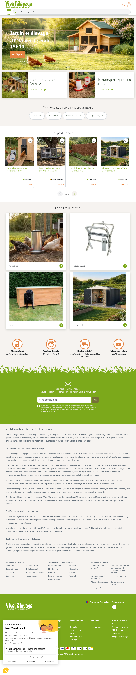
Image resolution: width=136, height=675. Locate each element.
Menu (9, 14)
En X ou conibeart (54, 566)
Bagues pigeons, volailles (35, 572)
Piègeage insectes (55, 576)
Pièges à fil (72, 576)
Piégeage (72, 572)
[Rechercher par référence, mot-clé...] (15, 12)
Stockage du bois (97, 588)
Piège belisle (73, 569)
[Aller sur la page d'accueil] (18, 4)
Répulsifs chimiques (118, 576)
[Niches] (36, 300)
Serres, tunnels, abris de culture (120, 583)
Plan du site (96, 627)
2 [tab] (69, 67)
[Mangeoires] (36, 241)
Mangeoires (10, 572)
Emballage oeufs (32, 569)
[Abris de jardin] (100, 300)
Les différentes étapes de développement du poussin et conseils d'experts (120, 569)
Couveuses (10, 576)
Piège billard (53, 572)
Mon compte (96, 624)
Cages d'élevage (12, 569)
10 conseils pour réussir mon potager (99, 577)
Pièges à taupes (54, 579)
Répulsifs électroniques (99, 582)
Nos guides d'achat (120, 627)
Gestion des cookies (76, 654)
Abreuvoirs (10, 566)
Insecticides (73, 566)
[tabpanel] (68, 44)
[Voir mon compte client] (123, 4)
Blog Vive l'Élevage (120, 636)
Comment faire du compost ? (97, 567)
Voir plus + (11, 415)
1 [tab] (66, 67)
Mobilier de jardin (54, 569)
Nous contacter (118, 624)
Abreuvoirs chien (32, 566)
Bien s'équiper (17, 54)
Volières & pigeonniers (119, 588)
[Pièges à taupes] (100, 241)
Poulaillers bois (31, 576)
